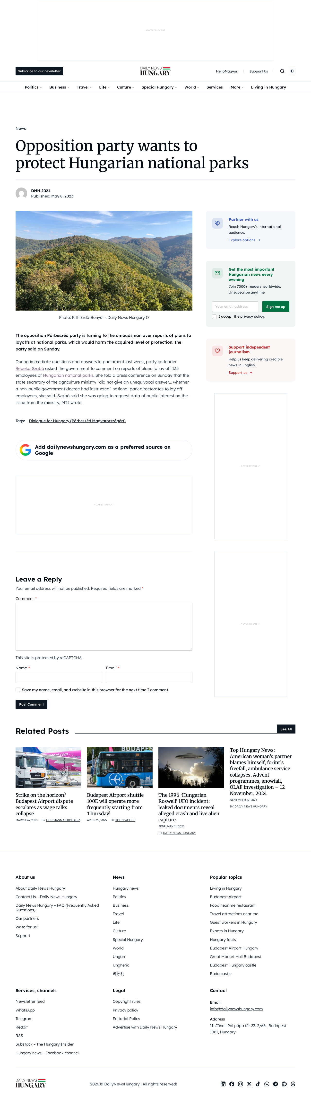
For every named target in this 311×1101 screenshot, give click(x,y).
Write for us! (27, 926)
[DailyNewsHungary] (155, 71)
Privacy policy (125, 1010)
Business (57, 87)
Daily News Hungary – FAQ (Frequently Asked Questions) (57, 907)
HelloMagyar (227, 71)
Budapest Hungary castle (233, 965)
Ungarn (119, 956)
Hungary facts (223, 939)
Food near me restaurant (233, 905)
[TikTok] (258, 1084)
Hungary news (126, 888)
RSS (19, 1035)
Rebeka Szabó (30, 368)
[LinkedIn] (223, 1084)
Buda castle (221, 973)
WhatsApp (25, 1010)
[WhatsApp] (266, 1084)
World (190, 87)
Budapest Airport (226, 896)
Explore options (242, 240)
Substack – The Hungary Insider (45, 1044)
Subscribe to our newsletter (39, 71)
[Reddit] (284, 1084)
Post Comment (31, 704)
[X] (249, 1084)
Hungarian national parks (68, 375)
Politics (32, 87)
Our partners (27, 918)
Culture (124, 87)
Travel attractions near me (234, 913)
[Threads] (293, 1084)
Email (112, 667)
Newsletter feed (30, 1001)
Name (23, 667)
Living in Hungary (268, 87)
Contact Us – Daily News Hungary (46, 896)
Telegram (24, 1018)
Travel (82, 87)
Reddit (22, 1027)
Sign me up (275, 306)
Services (215, 87)
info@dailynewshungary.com (236, 1008)
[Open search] (282, 71)
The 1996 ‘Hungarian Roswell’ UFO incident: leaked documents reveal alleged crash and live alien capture (188, 807)
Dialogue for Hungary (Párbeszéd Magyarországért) (77, 420)
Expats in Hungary (227, 930)
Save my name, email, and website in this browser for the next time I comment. (95, 689)
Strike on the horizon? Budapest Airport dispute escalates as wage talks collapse (44, 804)
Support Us (259, 71)
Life (102, 87)
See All (286, 729)
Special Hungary (158, 87)
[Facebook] (231, 1084)
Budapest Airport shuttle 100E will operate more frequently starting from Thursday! (115, 804)
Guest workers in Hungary (233, 922)
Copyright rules (127, 1001)
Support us (238, 372)
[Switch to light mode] (292, 71)
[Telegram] (275, 1084)
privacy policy (252, 316)
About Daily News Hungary (40, 888)
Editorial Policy (126, 1018)
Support (23, 935)
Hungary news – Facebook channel (47, 1052)
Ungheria (121, 965)
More (235, 87)
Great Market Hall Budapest (235, 956)
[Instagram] (240, 1084)
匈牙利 (118, 973)
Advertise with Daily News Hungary (145, 1027)
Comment (26, 598)
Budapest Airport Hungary (234, 948)
